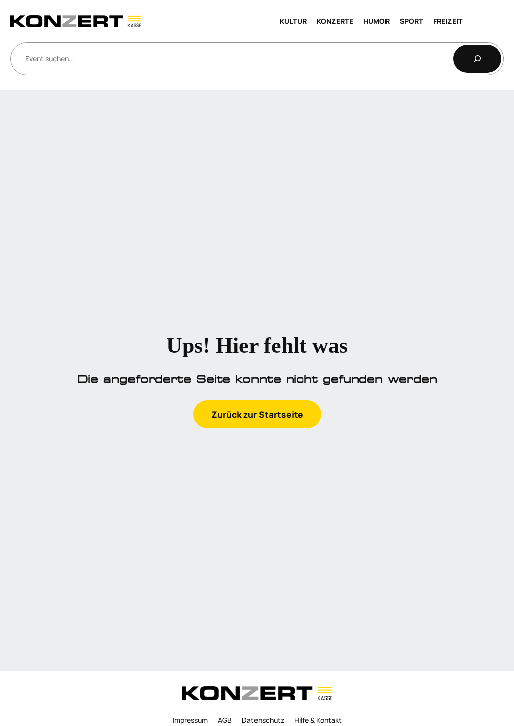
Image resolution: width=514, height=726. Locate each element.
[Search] (477, 59)
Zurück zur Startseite (257, 414)
